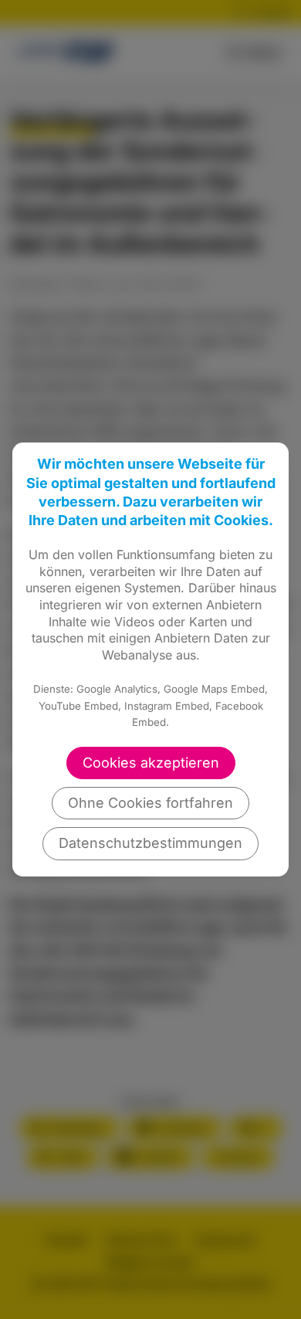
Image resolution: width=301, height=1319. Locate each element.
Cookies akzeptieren (151, 762)
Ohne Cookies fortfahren (150, 803)
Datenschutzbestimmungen (150, 843)
